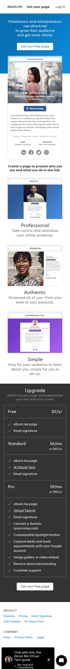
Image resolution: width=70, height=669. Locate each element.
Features (9, 616)
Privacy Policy (23, 637)
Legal (40, 637)
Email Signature (42, 616)
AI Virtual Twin (24, 467)
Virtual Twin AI (24, 510)
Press (7, 637)
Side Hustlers (12, 621)
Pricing (23, 616)
